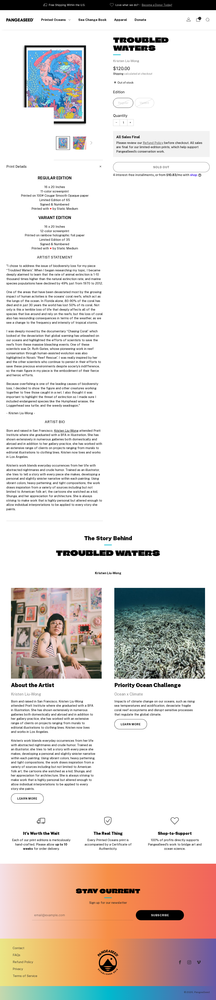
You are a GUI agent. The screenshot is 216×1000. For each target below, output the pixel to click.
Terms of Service (25, 976)
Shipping (118, 73)
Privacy (18, 969)
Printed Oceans (53, 20)
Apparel (120, 20)
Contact (18, 948)
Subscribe (160, 915)
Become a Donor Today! (157, 5)
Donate (140, 20)
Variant (144, 102)
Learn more (27, 798)
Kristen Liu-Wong (126, 61)
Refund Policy (153, 143)
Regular (123, 102)
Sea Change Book (92, 20)
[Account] (188, 20)
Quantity (120, 116)
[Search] (207, 20)
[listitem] (64, 5)
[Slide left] (18, 143)
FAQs (16, 955)
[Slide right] (91, 143)
